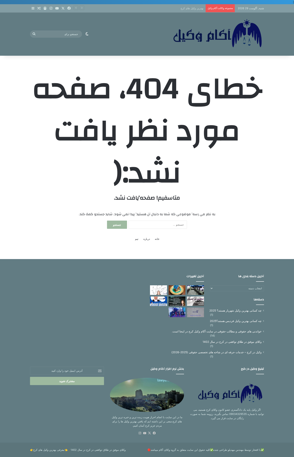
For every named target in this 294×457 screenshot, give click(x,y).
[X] (149, 433)
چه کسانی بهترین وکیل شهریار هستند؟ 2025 (235, 310)
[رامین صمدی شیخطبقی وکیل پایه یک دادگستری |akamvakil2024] (158, 301)
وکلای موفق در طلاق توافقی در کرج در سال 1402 (232, 341)
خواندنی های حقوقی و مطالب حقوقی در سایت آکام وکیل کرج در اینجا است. (217, 331)
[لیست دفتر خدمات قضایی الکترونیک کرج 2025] (195, 290)
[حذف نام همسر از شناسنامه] (195, 312)
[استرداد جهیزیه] (177, 312)
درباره (146, 238)
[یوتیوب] (144, 433)
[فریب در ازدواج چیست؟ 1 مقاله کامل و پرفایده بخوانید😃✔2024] (195, 301)
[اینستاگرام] (139, 433)
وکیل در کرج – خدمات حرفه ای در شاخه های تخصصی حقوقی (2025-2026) (216, 352)
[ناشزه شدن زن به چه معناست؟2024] (177, 301)
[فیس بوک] (154, 433)
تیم (136, 238)
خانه (157, 238)
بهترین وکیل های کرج (192, 8)
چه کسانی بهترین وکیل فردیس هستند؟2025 (236, 321)
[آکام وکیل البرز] (213, 34)
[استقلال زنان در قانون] (158, 290)
